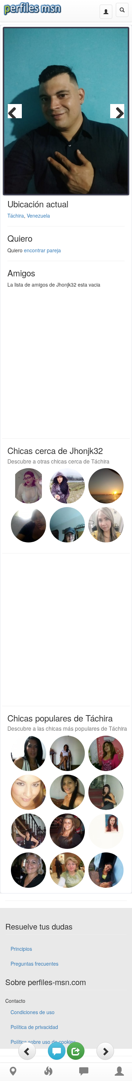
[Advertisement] (66, 361)
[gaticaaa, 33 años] (106, 870)
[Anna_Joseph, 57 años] (28, 831)
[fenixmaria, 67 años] (28, 870)
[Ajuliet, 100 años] (106, 524)
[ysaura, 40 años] (67, 792)
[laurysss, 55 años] (28, 753)
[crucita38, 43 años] (28, 524)
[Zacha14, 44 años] (106, 486)
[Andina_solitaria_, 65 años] (67, 524)
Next (117, 111)
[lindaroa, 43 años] (67, 831)
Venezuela (38, 215)
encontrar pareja (42, 250)
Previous (15, 111)
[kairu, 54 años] (106, 753)
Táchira (15, 215)
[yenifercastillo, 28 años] (28, 486)
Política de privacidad (34, 1026)
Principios (21, 948)
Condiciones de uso (33, 1012)
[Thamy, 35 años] (28, 792)
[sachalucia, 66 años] (67, 870)
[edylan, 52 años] (106, 831)
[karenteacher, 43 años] (67, 753)
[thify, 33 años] (106, 792)
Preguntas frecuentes (34, 963)
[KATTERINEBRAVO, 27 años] (67, 486)
